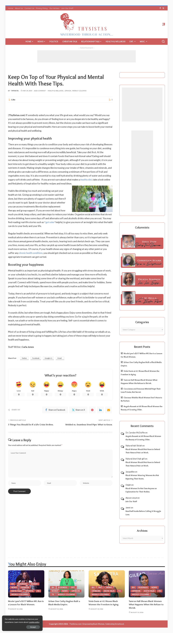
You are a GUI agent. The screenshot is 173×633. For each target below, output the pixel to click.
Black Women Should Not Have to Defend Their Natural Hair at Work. (143, 451)
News (14, 587)
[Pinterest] (92, 410)
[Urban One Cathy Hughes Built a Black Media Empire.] (66, 584)
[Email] (108, 410)
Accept (33, 627)
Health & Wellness (55, 91)
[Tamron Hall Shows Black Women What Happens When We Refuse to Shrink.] (147, 584)
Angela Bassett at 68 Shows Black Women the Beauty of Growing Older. (143, 438)
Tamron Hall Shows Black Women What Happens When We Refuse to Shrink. (146, 604)
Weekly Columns (79, 91)
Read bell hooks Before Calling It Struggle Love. (143, 513)
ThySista (15, 91)
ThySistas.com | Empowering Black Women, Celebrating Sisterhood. (96, 624)
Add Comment (40, 91)
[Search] (163, 41)
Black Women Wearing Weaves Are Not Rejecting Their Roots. (142, 477)
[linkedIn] (100, 410)
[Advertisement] (86, 56)
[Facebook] (160, 8)
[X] (163, 8)
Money (34, 584)
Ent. (73, 587)
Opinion (68, 91)
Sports (29, 591)
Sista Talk (16, 591)
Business (22, 584)
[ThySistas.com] (86, 24)
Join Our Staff (131, 501)
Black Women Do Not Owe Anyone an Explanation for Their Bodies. (141, 490)
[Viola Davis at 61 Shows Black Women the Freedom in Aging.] (107, 584)
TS (38, 591)
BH (12, 584)
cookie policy (34, 622)
